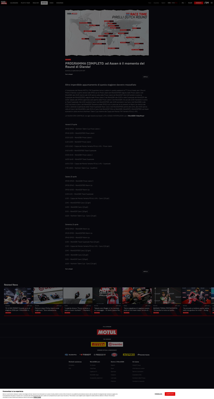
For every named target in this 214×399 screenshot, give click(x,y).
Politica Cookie (37, 397)
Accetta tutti (170, 394)
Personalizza (158, 394)
